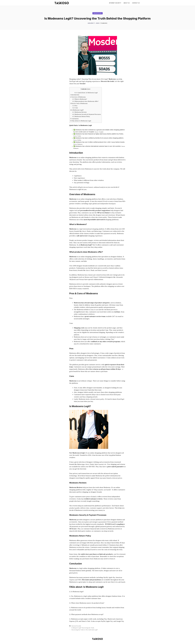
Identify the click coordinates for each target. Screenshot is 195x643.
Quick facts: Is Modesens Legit (86, 93)
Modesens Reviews (79, 112)
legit (89, 245)
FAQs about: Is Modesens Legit (80, 121)
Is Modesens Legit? (77, 110)
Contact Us (136, 2)
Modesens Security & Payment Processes (86, 114)
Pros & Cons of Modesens (79, 103)
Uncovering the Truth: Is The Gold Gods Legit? (84, 630)
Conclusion (74, 119)
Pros (74, 106)
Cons (75, 108)
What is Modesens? (79, 99)
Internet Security (115, 2)
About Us (127, 2)
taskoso (104, 23)
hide (88, 89)
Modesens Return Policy (81, 116)
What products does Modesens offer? (85, 101)
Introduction (74, 95)
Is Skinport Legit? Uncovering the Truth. (82, 628)
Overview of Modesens (78, 97)
